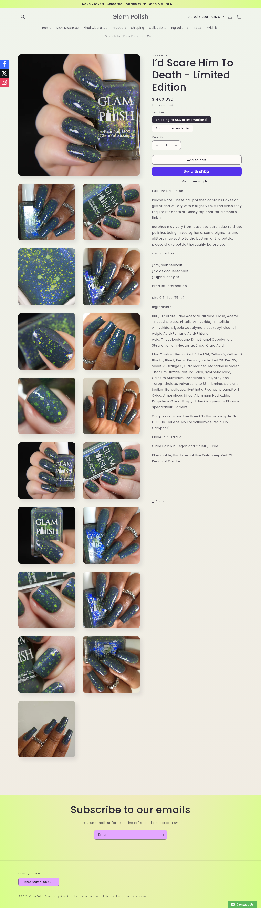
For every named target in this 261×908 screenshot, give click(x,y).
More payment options (197, 181)
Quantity (158, 137)
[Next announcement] (241, 4)
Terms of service (135, 896)
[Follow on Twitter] (4, 73)
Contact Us (244, 904)
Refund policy (112, 896)
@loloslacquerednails (170, 271)
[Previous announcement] (19, 4)
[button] (22, 16)
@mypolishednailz (167, 265)
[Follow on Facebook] (4, 64)
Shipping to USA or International (181, 120)
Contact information (86, 896)
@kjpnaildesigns (165, 277)
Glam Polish (36, 896)
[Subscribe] (162, 835)
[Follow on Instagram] (4, 82)
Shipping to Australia (172, 128)
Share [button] (160, 501)
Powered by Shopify (57, 896)
